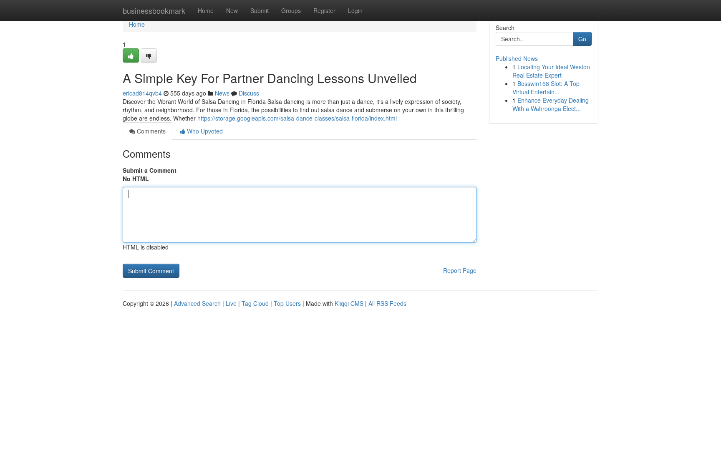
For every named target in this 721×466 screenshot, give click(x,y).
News (222, 93)
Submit (259, 10)
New (232, 10)
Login (355, 10)
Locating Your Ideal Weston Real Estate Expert (551, 71)
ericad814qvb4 (142, 93)
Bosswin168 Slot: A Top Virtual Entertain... (546, 87)
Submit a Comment (149, 170)
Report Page (459, 270)
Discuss (249, 93)
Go (582, 39)
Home (206, 10)
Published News (517, 58)
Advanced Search (197, 303)
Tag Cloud (255, 303)
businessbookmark (154, 10)
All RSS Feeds (387, 303)
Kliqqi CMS (349, 303)
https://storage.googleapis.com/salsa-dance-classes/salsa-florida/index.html (297, 118)
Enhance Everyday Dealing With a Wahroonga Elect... (550, 104)
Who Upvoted (204, 131)
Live (231, 303)
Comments (150, 131)
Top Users (287, 303)
